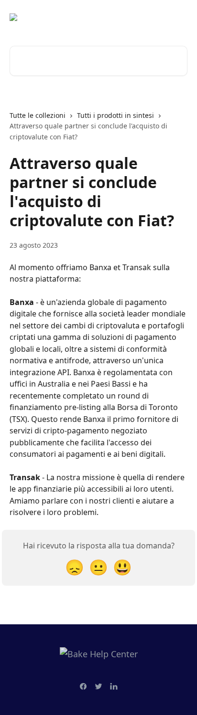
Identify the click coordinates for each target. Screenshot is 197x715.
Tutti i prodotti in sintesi (115, 115)
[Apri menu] (178, 17)
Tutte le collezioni (38, 115)
